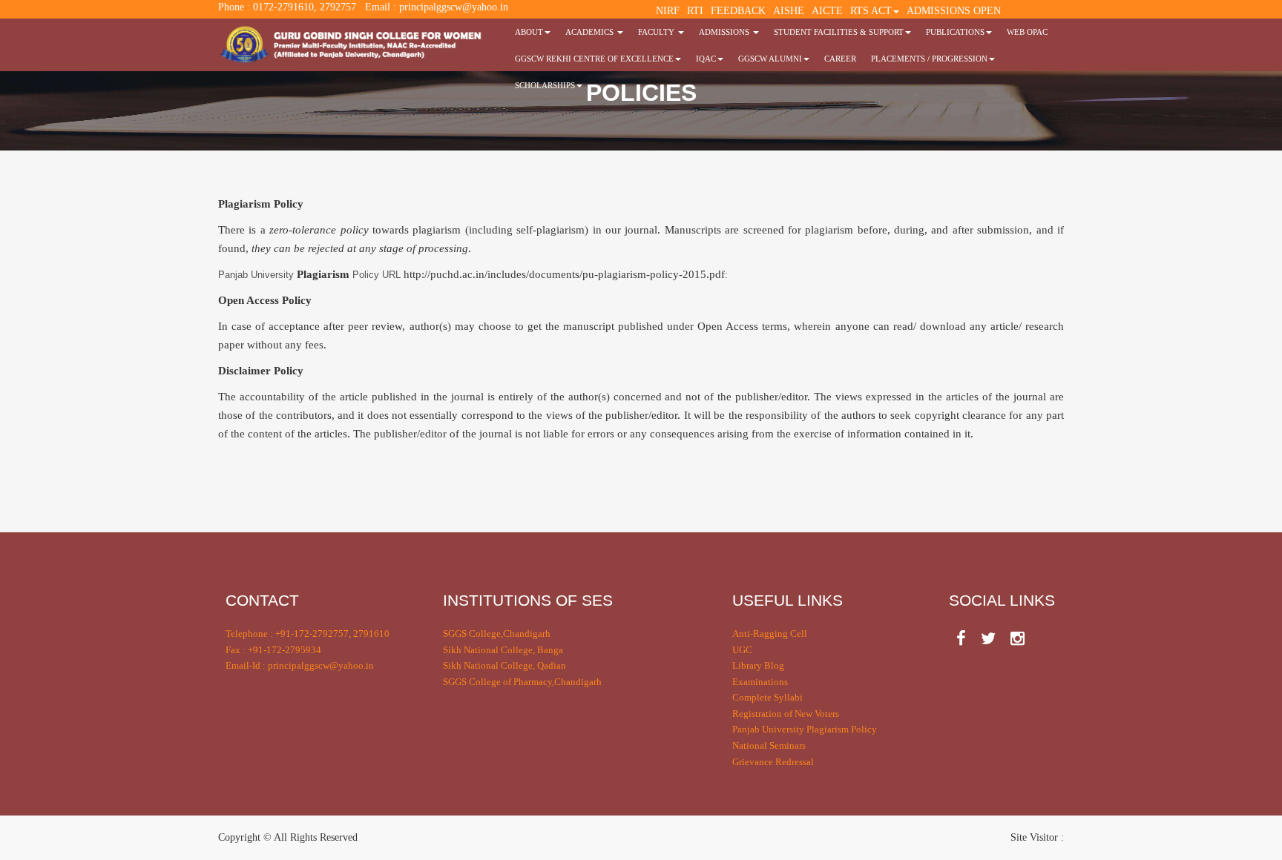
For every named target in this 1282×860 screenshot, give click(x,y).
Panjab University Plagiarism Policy (804, 729)
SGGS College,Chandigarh (496, 633)
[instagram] (1017, 638)
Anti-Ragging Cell (769, 633)
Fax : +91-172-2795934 (273, 649)
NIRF (668, 10)
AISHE (788, 10)
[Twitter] (988, 638)
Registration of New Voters (785, 713)
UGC (742, 649)
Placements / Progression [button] (929, 58)
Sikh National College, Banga (503, 649)
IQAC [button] (706, 58)
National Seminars (769, 745)
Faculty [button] (657, 31)
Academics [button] (590, 31)
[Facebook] (961, 638)
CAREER (840, 58)
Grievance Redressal (773, 761)
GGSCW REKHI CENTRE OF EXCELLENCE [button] (594, 58)
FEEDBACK (738, 10)
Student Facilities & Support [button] (839, 31)
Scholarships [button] (545, 85)
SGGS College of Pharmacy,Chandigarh (522, 681)
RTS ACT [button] (871, 10)
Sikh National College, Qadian (504, 665)
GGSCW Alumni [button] (770, 58)
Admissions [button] (725, 31)
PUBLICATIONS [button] (955, 31)
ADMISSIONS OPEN (954, 10)
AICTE (827, 10)
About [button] (529, 31)
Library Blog (758, 665)
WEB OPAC (1027, 31)
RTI (695, 10)
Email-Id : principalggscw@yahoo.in (300, 665)
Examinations (760, 681)
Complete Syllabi (767, 697)
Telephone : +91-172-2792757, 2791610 (307, 633)
